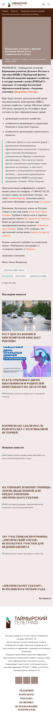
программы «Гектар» (26, 91)
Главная (5, 11)
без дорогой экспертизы (37, 218)
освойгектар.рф (16, 198)
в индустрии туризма (27, 126)
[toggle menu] (3, 4)
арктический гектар (14, 270)
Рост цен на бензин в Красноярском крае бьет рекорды (21, 337)
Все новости (45, 598)
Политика (26, 702)
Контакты (26, 694)
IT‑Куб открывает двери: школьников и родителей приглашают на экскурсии (24, 383)
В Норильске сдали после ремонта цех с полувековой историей (25, 429)
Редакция (26, 690)
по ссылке (45, 201)
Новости (14, 11)
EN (43, 4)
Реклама (26, 698)
